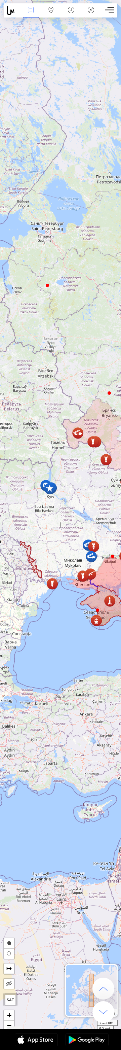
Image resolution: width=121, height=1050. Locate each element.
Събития (31, 14)
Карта (51, 14)
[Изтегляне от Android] (87, 1041)
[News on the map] (12, 10)
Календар (71, 14)
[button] (112, 556)
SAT (10, 1000)
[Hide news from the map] (9, 984)
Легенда (91, 14)
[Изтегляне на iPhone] (36, 1041)
